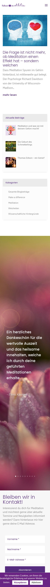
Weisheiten (13, 208)
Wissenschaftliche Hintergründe (23, 214)
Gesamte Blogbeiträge (18, 191)
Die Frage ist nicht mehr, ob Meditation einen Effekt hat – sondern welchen (24, 59)
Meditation (13, 203)
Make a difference (16, 197)
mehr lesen (10, 94)
